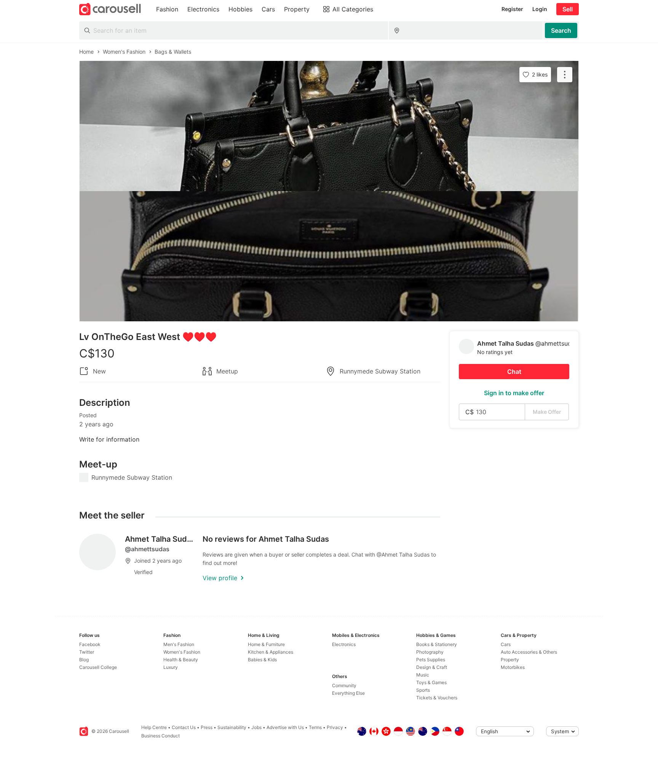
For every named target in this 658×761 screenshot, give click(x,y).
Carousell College (98, 667)
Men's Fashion (178, 644)
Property (510, 659)
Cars (506, 644)
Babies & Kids (262, 659)
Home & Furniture (266, 644)
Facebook (90, 644)
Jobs (256, 727)
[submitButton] (561, 30)
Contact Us (184, 727)
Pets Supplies (430, 659)
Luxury (170, 667)
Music (422, 675)
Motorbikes (513, 667)
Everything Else (348, 693)
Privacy (335, 727)
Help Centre (154, 727)
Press (206, 727)
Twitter (86, 652)
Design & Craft (431, 667)
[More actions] (564, 74)
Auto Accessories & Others (529, 652)
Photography (430, 652)
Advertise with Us (285, 727)
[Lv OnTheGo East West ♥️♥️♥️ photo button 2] (329, 256)
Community (344, 685)
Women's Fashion (181, 652)
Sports (423, 690)
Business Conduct (160, 736)
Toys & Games (431, 682)
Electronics (344, 644)
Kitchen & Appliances (270, 652)
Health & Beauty (180, 659)
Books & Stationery (436, 644)
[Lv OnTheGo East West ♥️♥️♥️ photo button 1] (329, 126)
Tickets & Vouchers (436, 697)
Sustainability (231, 727)
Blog (84, 659)
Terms (315, 727)
